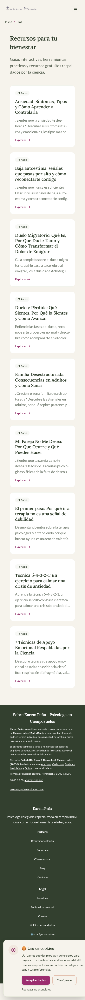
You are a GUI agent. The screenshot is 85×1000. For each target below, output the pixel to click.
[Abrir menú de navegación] (75, 8)
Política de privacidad (42, 907)
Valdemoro (58, 764)
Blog (42, 868)
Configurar (64, 980)
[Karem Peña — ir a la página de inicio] (21, 8)
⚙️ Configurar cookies (43, 934)
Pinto (28, 768)
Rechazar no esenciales (36, 989)
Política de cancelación (42, 925)
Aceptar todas (36, 980)
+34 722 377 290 (34, 780)
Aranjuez (46, 764)
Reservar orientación (42, 840)
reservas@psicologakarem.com (27, 789)
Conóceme (42, 850)
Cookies (42, 916)
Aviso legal (42, 898)
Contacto (43, 877)
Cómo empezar (42, 859)
